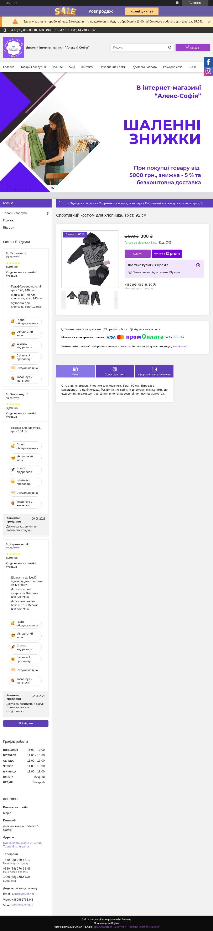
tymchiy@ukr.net (23, 893)
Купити (137, 253)
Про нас (57, 67)
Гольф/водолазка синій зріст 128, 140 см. (26, 288)
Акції (72, 67)
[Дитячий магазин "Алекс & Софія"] (13, 47)
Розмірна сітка (172, 67)
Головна (8, 67)
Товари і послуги (32, 67)
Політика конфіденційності (144, 927)
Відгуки (8, 227)
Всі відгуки (26, 723)
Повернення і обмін (113, 67)
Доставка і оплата (145, 67)
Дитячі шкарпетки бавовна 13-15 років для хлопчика (24, 605)
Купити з (159, 253)
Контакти (87, 67)
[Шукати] (169, 47)
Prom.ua (126, 919)
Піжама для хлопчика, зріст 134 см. (26, 429)
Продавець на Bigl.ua (106, 923)
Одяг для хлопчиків (83, 203)
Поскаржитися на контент (110, 927)
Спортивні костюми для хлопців (120, 203)
